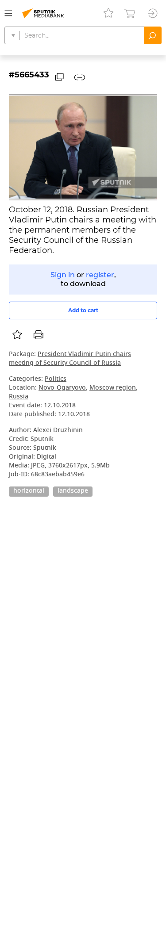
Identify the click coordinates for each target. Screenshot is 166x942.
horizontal (28, 491)
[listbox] (17, 334)
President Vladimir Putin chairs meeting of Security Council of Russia (70, 358)
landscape (73, 491)
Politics (55, 379)
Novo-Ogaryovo (62, 388)
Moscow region (112, 388)
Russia (18, 397)
